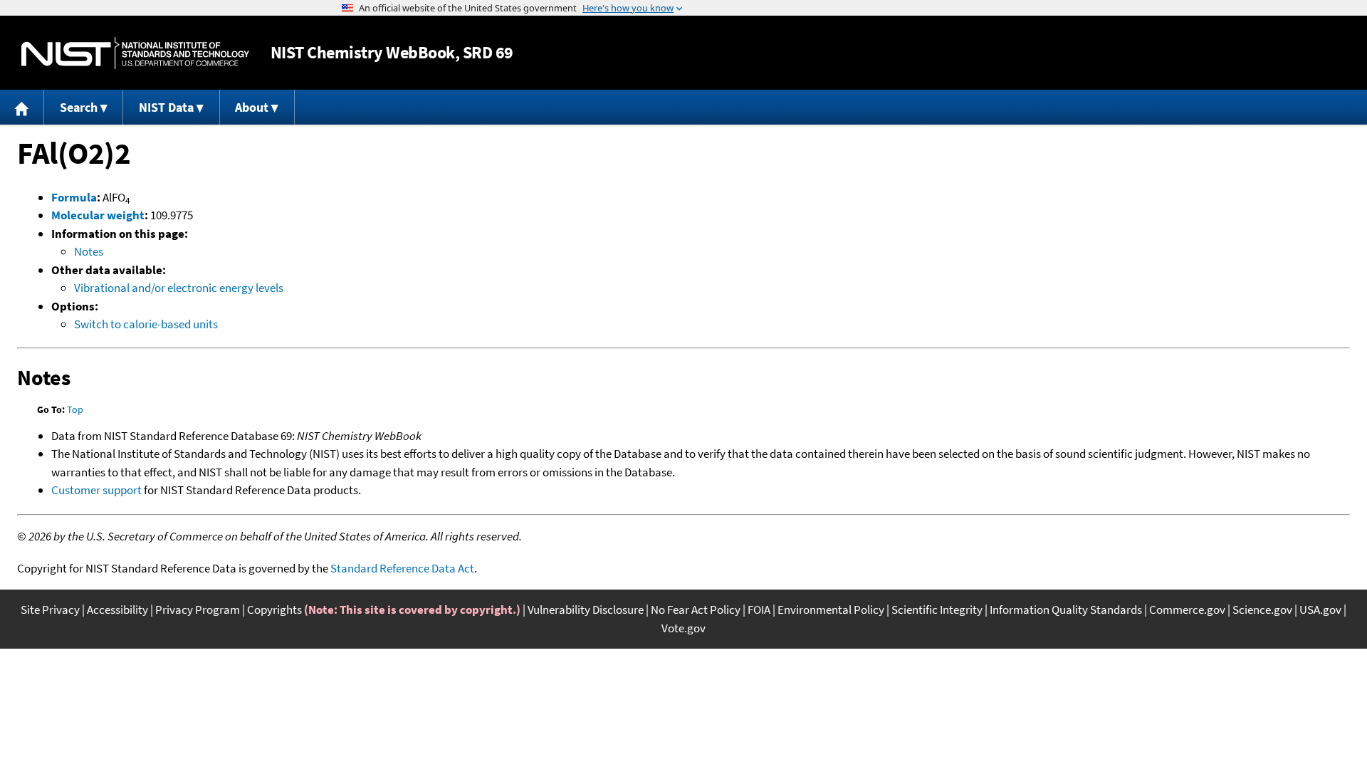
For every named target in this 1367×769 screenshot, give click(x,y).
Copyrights (274, 609)
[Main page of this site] (22, 107)
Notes (88, 251)
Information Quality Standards (1066, 609)
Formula (74, 197)
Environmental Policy (830, 609)
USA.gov (1320, 609)
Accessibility (117, 609)
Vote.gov (683, 628)
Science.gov (1262, 609)
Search (79, 107)
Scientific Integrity (937, 609)
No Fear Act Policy (695, 609)
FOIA (759, 609)
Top (75, 409)
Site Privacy (50, 609)
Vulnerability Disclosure (586, 609)
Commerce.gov (1187, 609)
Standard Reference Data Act (402, 568)
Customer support (96, 490)
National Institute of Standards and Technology (135, 53)
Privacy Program (197, 609)
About (251, 107)
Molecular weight (98, 215)
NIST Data (166, 107)
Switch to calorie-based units (146, 324)
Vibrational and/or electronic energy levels (178, 287)
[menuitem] (22, 107)
